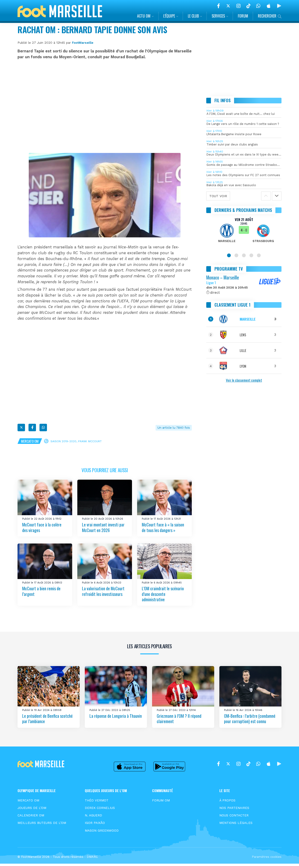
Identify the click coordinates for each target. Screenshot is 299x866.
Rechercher (267, 16)
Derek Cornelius (100, 808)
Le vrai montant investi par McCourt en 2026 (103, 527)
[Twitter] (228, 6)
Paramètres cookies (266, 857)
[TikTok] (248, 6)
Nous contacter (234, 815)
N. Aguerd (93, 815)
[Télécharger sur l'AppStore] (268, 6)
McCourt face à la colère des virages (41, 527)
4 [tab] (251, 255)
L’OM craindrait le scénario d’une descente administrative (163, 594)
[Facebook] (218, 6)
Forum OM (161, 800)
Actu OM (143, 16)
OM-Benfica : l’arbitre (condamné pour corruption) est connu (249, 718)
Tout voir (218, 196)
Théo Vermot (96, 800)
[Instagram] (238, 6)
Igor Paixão (95, 823)
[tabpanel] (243, 233)
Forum (243, 16)
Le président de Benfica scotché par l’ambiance (47, 718)
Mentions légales (236, 823)
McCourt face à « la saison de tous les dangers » (163, 527)
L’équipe (169, 16)
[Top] (286, 855)
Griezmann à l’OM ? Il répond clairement (179, 718)
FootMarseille (82, 42)
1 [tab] (229, 255)
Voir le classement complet (244, 380)
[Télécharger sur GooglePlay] (279, 6)
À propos (227, 800)
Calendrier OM (31, 815)
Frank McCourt (90, 441)
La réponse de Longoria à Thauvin (115, 716)
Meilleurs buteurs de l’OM (42, 823)
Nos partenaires (234, 808)
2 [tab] (236, 255)
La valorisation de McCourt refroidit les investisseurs (103, 591)
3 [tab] (244, 255)
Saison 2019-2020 (63, 441)
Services (218, 16)
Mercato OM (30, 441)
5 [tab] (259, 255)
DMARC (92, 857)
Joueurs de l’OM (32, 808)
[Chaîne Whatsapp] (258, 6)
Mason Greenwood (102, 830)
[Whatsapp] (43, 427)
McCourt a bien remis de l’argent (41, 591)
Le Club (193, 16)
